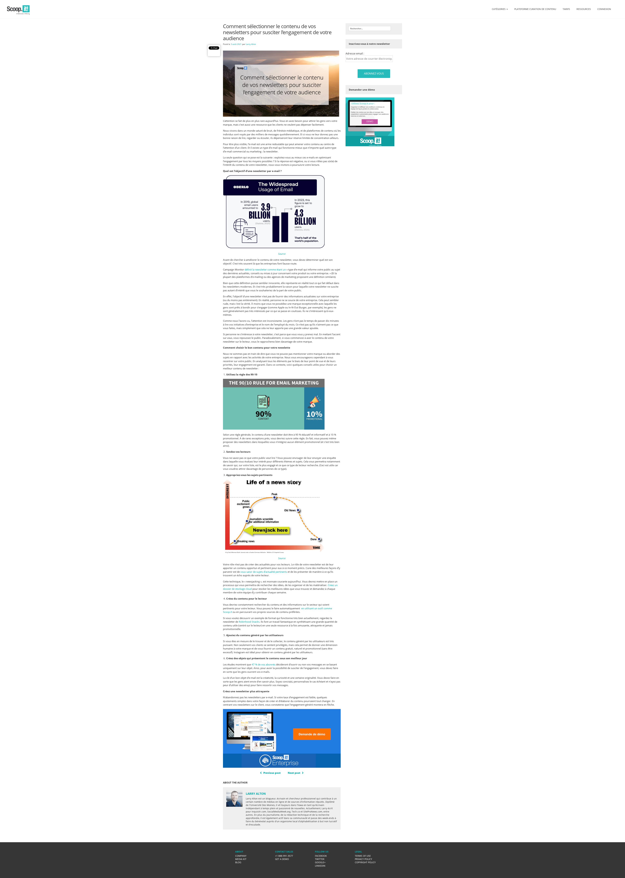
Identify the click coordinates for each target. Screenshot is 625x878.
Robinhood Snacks (249, 621)
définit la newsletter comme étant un (265, 269)
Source (281, 253)
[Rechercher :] (369, 28)
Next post (294, 772)
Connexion (604, 9)
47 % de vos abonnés (263, 664)
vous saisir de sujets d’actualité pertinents (263, 571)
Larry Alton (251, 44)
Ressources (583, 9)
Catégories (499, 9)
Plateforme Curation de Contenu (535, 9)
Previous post (272, 772)
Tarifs (566, 9)
